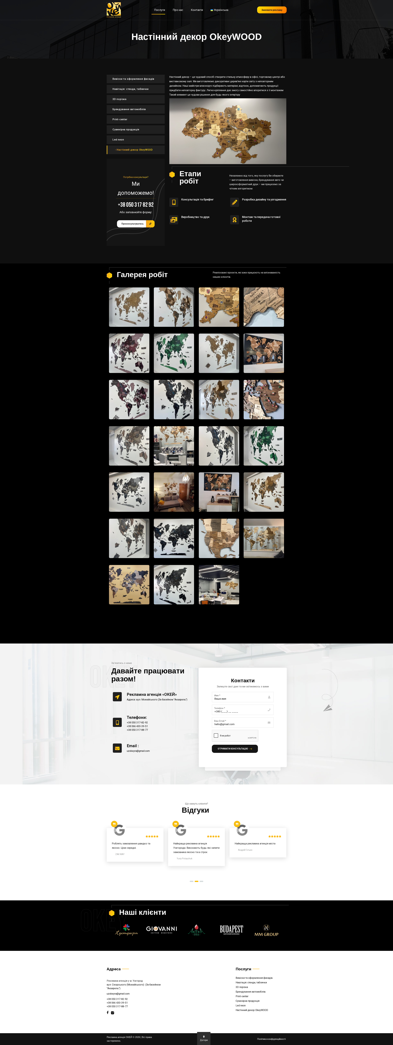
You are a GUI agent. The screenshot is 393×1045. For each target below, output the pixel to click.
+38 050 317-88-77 (117, 1006)
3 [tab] (201, 881)
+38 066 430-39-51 (117, 1002)
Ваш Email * (220, 721)
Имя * (217, 695)
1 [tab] (191, 881)
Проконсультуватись (132, 224)
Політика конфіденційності (271, 1039)
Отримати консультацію (233, 748)
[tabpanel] (135, 843)
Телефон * (219, 708)
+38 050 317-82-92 (117, 999)
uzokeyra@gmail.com (118, 993)
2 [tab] (196, 881)
